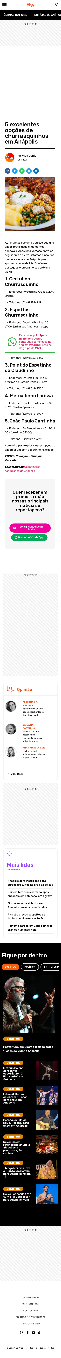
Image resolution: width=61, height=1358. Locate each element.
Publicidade (30, 1310)
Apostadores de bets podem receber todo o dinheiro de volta (34, 711)
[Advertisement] (30, 78)
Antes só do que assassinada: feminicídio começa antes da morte (32, 736)
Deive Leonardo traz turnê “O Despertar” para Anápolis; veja (17, 1196)
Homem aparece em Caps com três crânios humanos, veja (30, 927)
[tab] (10, 967)
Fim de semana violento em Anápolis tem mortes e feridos (27, 905)
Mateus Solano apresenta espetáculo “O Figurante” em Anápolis (13, 1073)
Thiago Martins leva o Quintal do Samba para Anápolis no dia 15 (17, 1172)
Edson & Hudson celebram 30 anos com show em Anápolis (15, 1098)
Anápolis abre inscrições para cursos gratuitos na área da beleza (30, 882)
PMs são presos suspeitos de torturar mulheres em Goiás (26, 916)
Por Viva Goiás (26, 155)
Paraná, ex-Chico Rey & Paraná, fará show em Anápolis (16, 1122)
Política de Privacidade (30, 1317)
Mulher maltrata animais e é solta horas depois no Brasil (34, 754)
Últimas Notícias (15, 14)
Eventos (13, 1038)
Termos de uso (30, 1323)
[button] (7, 171)
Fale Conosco (30, 1304)
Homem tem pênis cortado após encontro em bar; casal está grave (30, 894)
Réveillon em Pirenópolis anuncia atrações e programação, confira (16, 1147)
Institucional (30, 1297)
